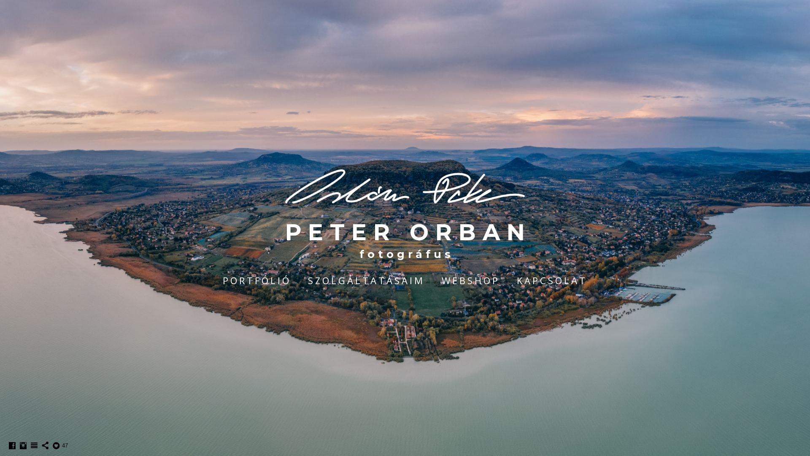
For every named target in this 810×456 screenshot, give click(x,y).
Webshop (471, 280)
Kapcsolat (552, 280)
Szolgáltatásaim (366, 280)
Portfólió (257, 280)
